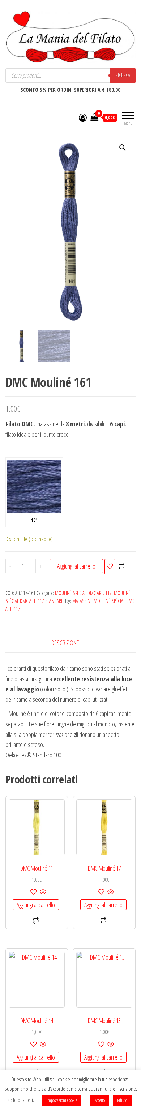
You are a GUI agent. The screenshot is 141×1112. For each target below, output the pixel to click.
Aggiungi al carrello (76, 566)
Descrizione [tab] (65, 642)
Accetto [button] (100, 1100)
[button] (122, 147)
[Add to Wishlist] (109, 566)
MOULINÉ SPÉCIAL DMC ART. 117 (83, 593)
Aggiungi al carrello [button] (36, 904)
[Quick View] (42, 892)
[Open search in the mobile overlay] (70, 75)
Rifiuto (122, 1100)
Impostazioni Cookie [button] (62, 1100)
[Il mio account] (83, 117)
